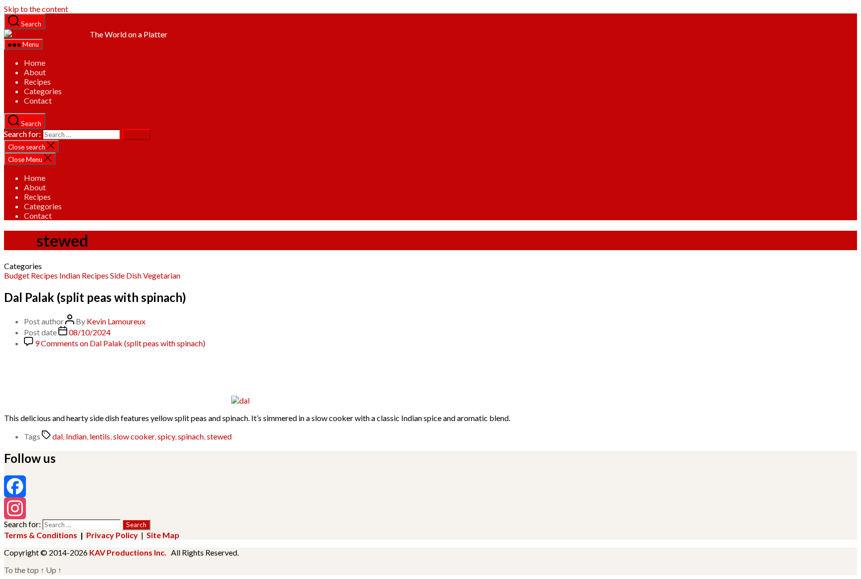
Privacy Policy (112, 535)
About (35, 72)
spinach (191, 436)
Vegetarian (161, 275)
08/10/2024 (90, 332)
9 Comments (120, 343)
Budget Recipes (31, 275)
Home (34, 62)
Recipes (37, 81)
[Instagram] (430, 508)
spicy (166, 436)
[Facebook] (430, 486)
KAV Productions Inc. (127, 552)
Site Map (162, 535)
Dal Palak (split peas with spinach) (95, 297)
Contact (38, 100)
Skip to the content (36, 8)
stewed (219, 436)
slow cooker (133, 436)
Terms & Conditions (40, 535)
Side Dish (126, 275)
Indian (69, 275)
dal (57, 436)
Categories (43, 91)
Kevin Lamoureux (116, 321)
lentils (100, 436)
